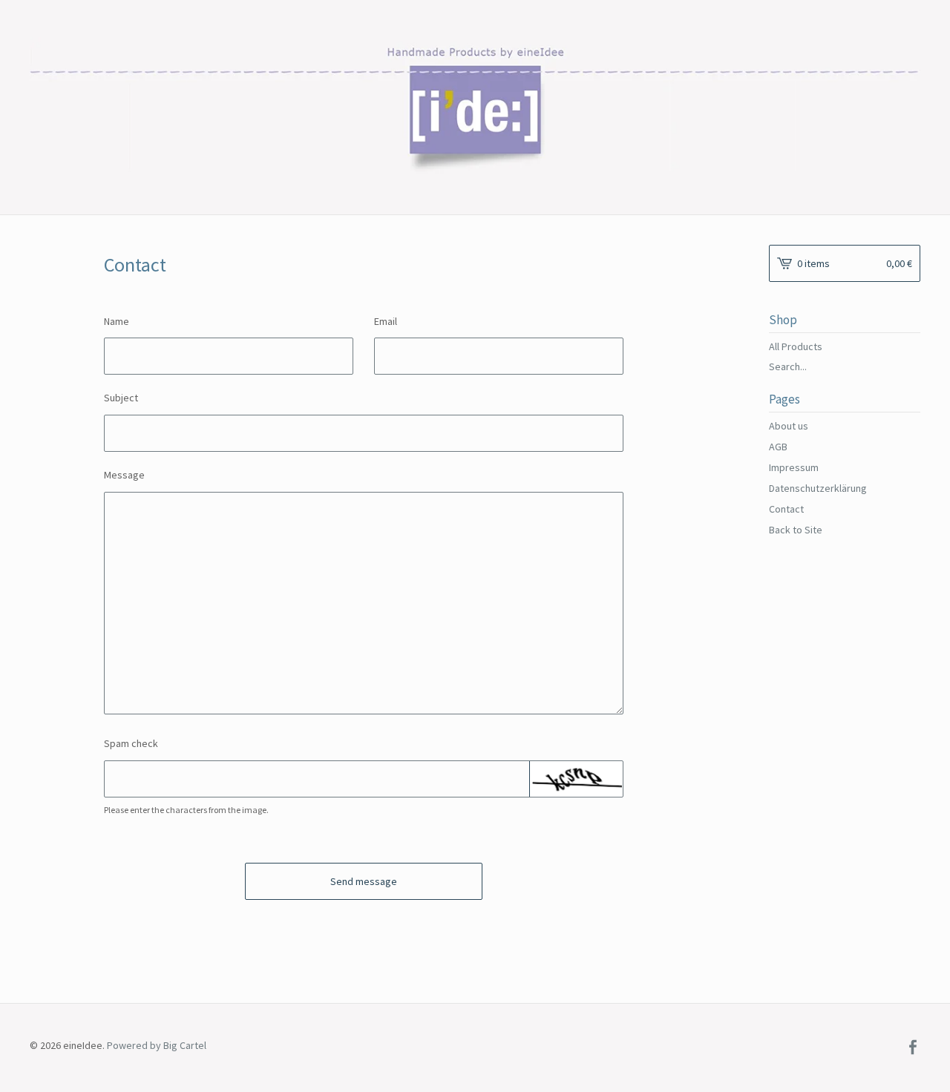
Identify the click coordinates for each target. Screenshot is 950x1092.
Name (116, 321)
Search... (788, 366)
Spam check (131, 743)
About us (788, 425)
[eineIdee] (475, 105)
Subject (121, 397)
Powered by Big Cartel (156, 1044)
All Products (795, 346)
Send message (363, 881)
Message (124, 474)
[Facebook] (912, 1047)
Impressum (794, 467)
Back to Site (795, 529)
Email (385, 321)
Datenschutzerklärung (818, 488)
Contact (786, 509)
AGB (778, 446)
